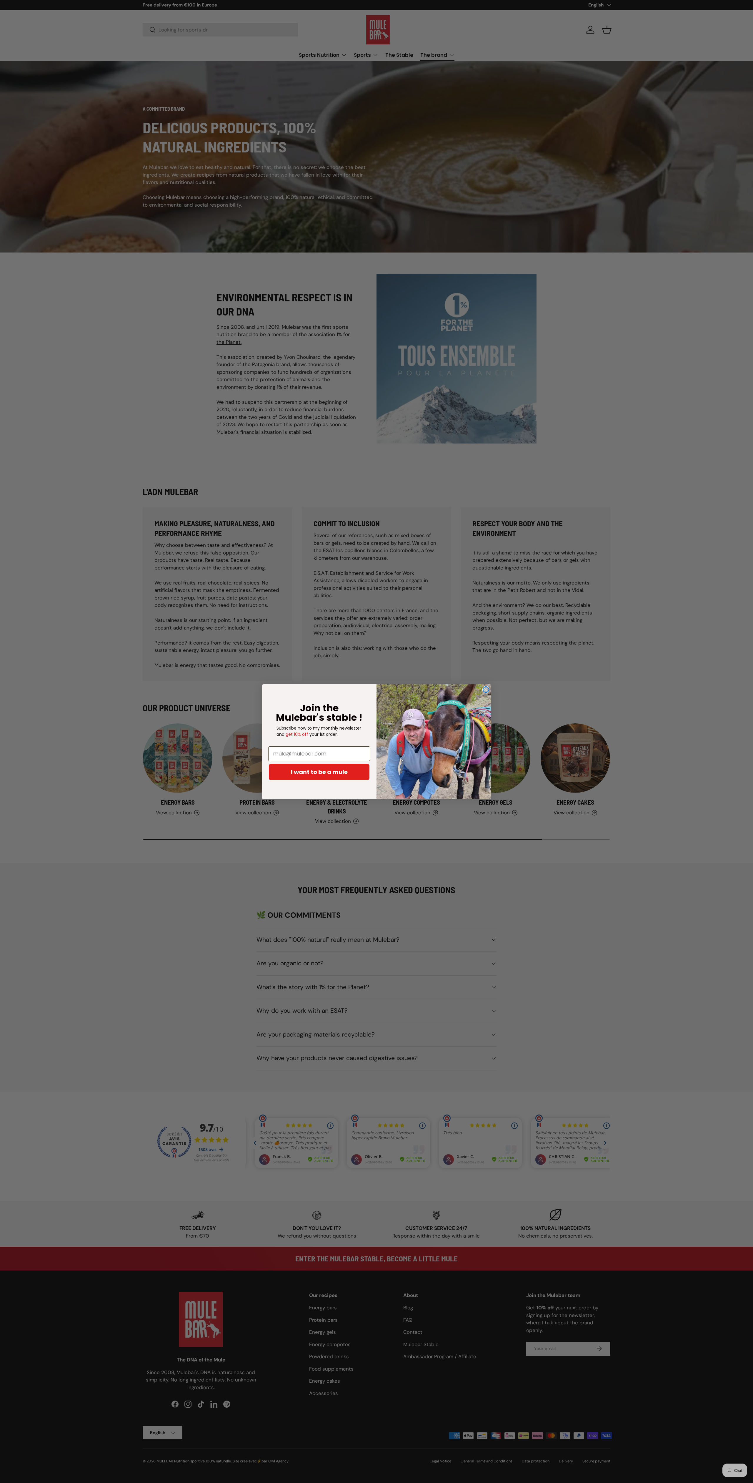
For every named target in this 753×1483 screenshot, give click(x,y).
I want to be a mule (319, 772)
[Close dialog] (486, 689)
